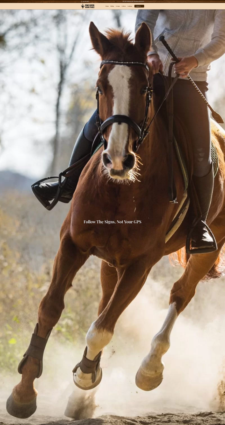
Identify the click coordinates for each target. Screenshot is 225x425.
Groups (118, 6)
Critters (124, 6)
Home (107, 6)
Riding (112, 6)
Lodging (130, 6)
